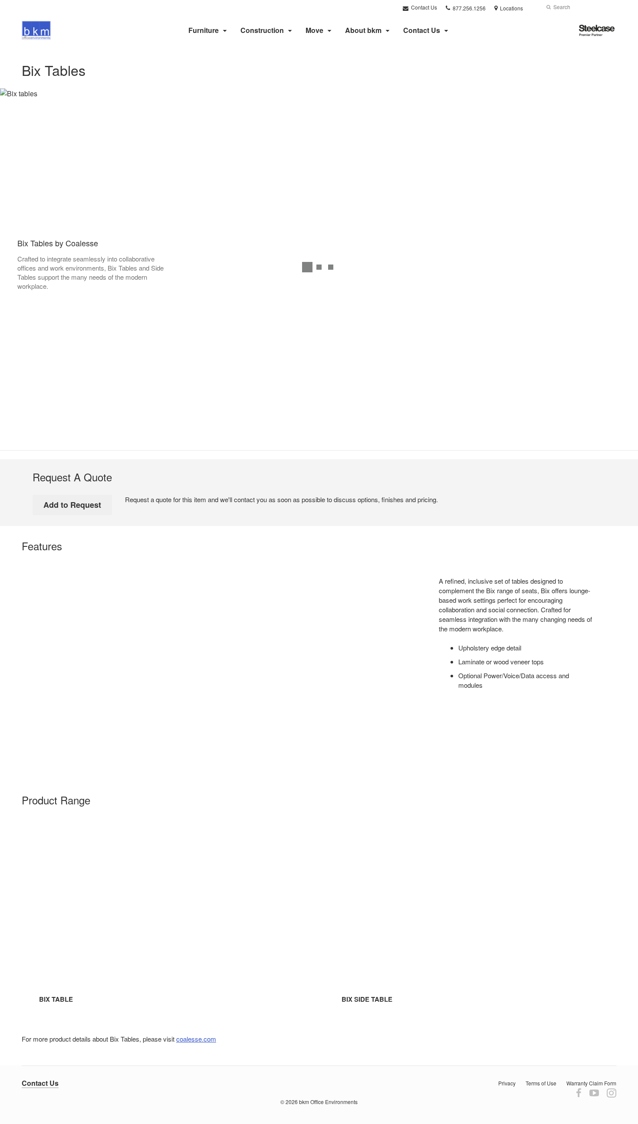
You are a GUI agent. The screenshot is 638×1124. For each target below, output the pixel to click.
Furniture (203, 30)
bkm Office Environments (328, 1101)
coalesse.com (196, 1038)
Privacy (507, 1083)
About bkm (363, 30)
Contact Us (423, 7)
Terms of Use (541, 1083)
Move (314, 30)
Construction (262, 30)
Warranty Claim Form (591, 1083)
